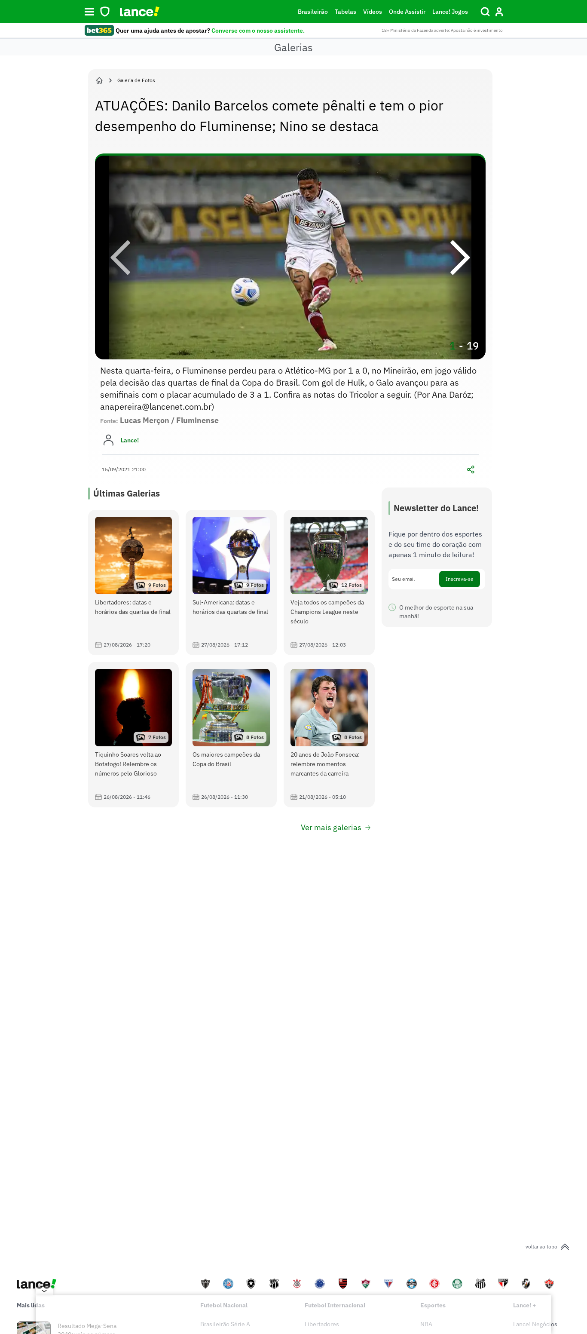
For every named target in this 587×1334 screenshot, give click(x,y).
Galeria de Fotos (136, 80)
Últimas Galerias (126, 493)
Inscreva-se (460, 579)
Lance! (130, 440)
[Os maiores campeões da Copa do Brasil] (231, 734)
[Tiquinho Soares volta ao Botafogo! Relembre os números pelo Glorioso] (133, 734)
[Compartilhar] (471, 469)
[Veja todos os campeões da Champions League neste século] (329, 582)
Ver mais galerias (331, 827)
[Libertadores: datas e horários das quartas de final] (133, 582)
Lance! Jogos (450, 11)
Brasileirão (313, 11)
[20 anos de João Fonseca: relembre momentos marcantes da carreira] (329, 734)
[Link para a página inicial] (99, 80)
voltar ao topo (541, 1246)
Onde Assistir (407, 11)
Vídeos (372, 11)
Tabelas (345, 11)
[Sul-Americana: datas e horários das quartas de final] (231, 582)
